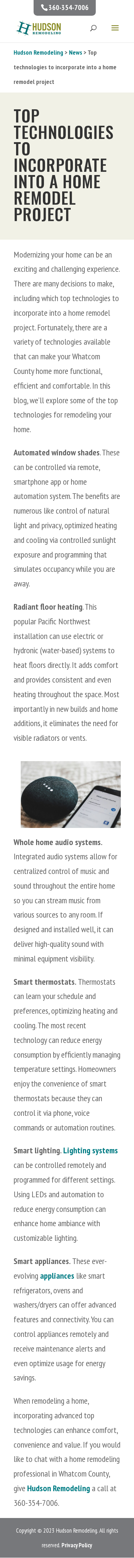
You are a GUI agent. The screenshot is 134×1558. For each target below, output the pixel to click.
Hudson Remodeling (38, 52)
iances (64, 1275)
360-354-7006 (69, 7)
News (75, 52)
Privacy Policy (76, 1545)
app (46, 1275)
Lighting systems (90, 1150)
